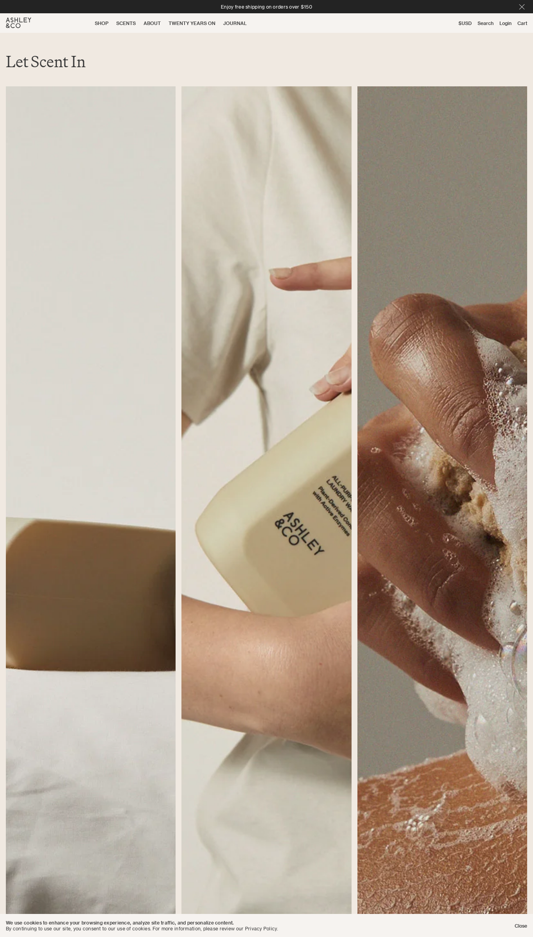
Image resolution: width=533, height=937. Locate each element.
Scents (126, 23)
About (152, 23)
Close (521, 925)
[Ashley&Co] (18, 23)
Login (505, 23)
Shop (101, 23)
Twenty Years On (192, 23)
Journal (235, 23)
